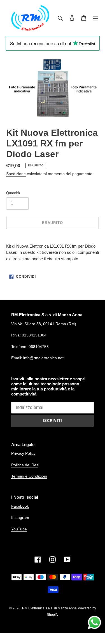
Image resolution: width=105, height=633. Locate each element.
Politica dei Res (24, 465)
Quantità (13, 193)
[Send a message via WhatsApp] (94, 622)
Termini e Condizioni (29, 476)
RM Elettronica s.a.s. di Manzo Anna (49, 608)
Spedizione (16, 173)
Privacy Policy (23, 453)
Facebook (20, 506)
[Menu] (95, 18)
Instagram (20, 517)
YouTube (19, 529)
